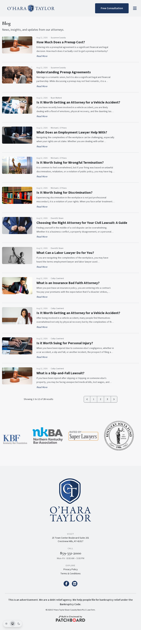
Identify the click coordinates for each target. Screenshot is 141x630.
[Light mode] (6, 623)
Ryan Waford (56, 98)
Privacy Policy (70, 569)
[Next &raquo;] (114, 399)
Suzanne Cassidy (58, 37)
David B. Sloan (57, 218)
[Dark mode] (18, 623)
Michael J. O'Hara (59, 128)
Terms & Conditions (70, 573)
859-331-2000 (70, 553)
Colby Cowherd (57, 278)
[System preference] (12, 623)
